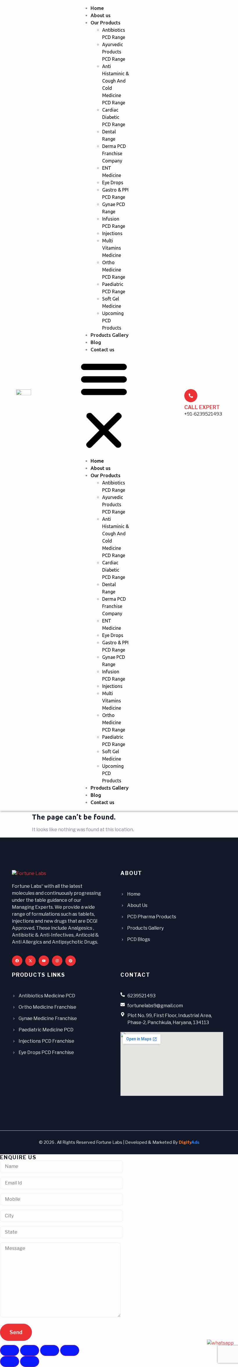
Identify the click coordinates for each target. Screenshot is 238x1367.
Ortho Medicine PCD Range (113, 270)
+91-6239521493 (203, 414)
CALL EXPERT (202, 407)
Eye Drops (112, 182)
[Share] (49, 1350)
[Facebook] (17, 961)
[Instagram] (57, 961)
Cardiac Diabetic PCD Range (113, 117)
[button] (104, 405)
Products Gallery (110, 335)
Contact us (102, 349)
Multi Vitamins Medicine (111, 248)
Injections (112, 233)
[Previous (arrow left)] (9, 1361)
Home (97, 8)
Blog (96, 342)
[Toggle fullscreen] (29, 1350)
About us (101, 15)
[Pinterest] (70, 961)
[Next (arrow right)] (29, 1361)
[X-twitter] (30, 961)
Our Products (105, 22)
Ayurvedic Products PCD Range (113, 52)
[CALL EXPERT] (190, 395)
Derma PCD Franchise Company (114, 153)
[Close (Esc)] (69, 1350)
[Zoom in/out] (9, 1350)
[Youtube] (44, 961)
